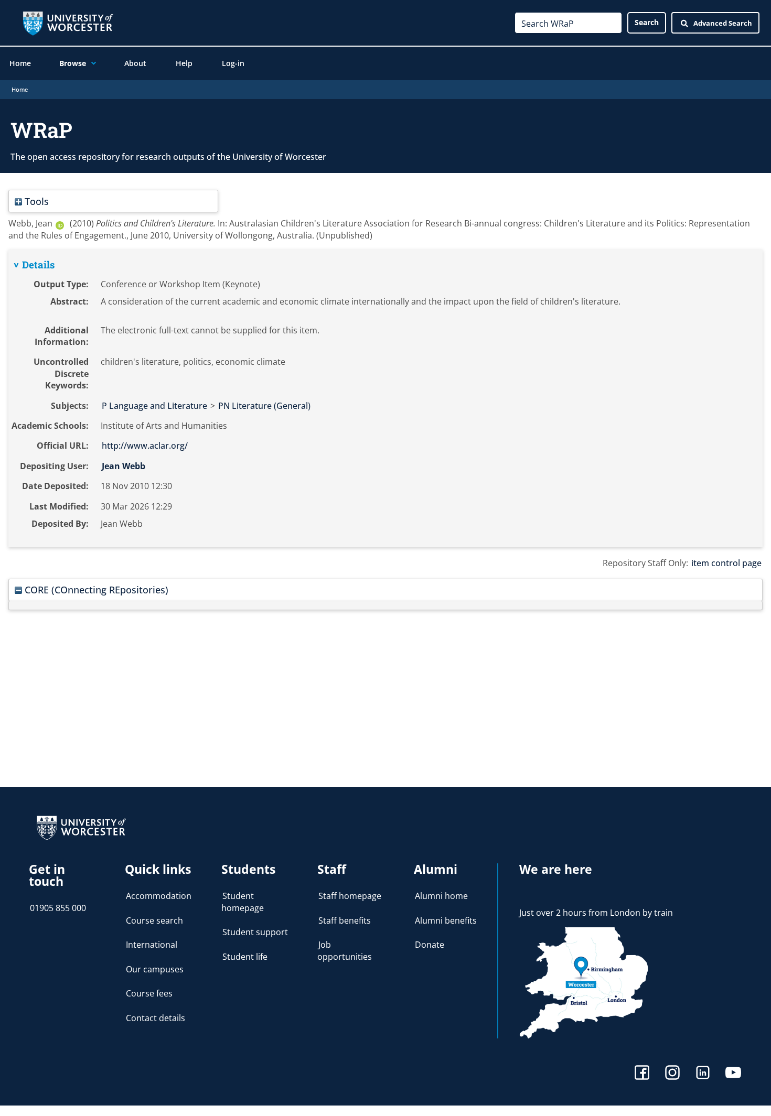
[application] (91, 63)
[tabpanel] (385, 398)
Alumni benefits (446, 920)
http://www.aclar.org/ (145, 445)
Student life (244, 956)
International (151, 944)
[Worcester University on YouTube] (733, 1074)
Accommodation (158, 896)
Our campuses (155, 969)
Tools (35, 201)
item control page (726, 563)
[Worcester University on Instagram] (672, 1074)
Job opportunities (344, 950)
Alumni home (441, 896)
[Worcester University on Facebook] (642, 1074)
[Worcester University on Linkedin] (703, 1074)
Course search (154, 920)
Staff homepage (349, 896)
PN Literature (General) (264, 405)
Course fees (149, 993)
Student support (255, 932)
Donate (429, 944)
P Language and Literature (154, 405)
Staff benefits (344, 920)
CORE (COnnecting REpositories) (95, 589)
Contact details (155, 1018)
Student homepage (242, 901)
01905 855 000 (58, 908)
